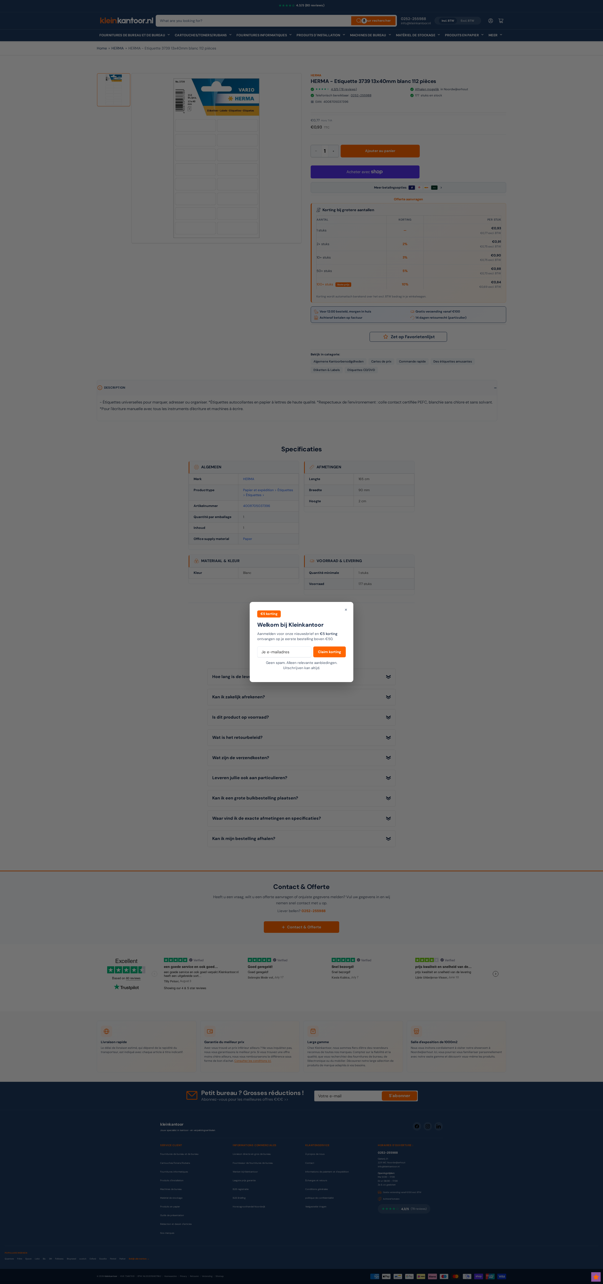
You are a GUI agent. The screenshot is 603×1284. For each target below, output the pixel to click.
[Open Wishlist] (596, 1277)
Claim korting (329, 652)
